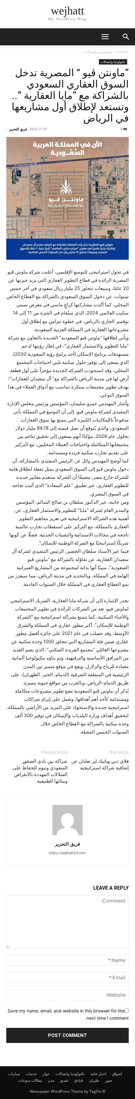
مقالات (36, 1080)
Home (123, 51)
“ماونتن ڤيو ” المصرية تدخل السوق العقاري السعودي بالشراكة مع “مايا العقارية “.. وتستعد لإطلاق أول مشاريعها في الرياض (70, 95)
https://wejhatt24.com (67, 853)
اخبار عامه (98, 1073)
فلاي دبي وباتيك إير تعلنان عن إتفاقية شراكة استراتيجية (100, 764)
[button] (105, 36)
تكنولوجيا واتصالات (97, 51)
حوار (46, 1073)
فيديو (64, 1080)
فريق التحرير (18, 129)
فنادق (78, 1080)
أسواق (117, 1073)
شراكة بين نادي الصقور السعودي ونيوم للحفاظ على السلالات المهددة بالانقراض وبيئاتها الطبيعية (40, 771)
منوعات (24, 1080)
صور (108, 1080)
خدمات (31, 1073)
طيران (94, 1080)
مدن (51, 1080)
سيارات (14, 1073)
